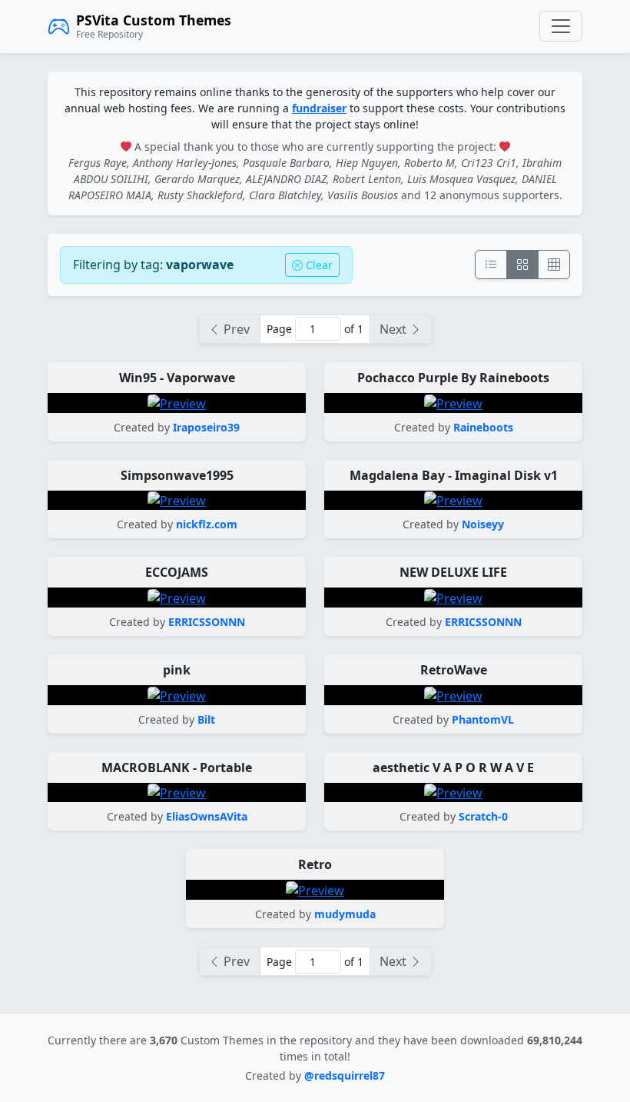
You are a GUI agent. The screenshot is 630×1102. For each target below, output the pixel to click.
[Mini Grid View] (554, 264)
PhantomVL (483, 719)
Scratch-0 (483, 816)
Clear (318, 265)
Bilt (206, 719)
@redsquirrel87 (344, 1075)
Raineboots (483, 427)
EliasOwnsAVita (206, 816)
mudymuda (345, 914)
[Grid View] (522, 264)
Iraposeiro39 (206, 427)
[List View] (491, 264)
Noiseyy (483, 524)
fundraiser (319, 108)
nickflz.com (206, 524)
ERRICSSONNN (206, 621)
